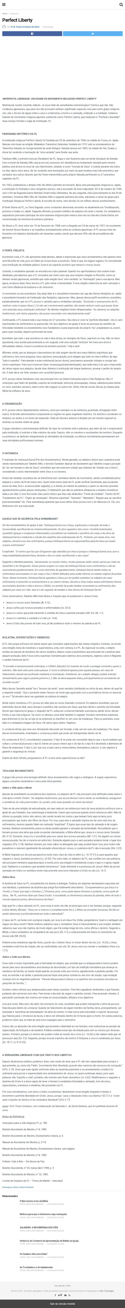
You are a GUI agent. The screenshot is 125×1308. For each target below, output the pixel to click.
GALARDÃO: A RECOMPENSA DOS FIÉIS (39, 1227)
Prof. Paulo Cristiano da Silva (25, 27)
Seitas (16, 1187)
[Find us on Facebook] (55, 1295)
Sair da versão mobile (62, 1303)
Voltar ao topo (62, 1286)
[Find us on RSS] (69, 1295)
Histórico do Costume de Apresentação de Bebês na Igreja (49, 1241)
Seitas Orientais (27, 1187)
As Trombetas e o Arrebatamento (36, 1267)
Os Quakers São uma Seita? (33, 1254)
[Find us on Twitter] (60, 1295)
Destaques (14, 14)
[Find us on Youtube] (65, 1295)
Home (4, 14)
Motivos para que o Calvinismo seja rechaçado (43, 1214)
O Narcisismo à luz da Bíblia (34, 1201)
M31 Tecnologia (107, 1291)
